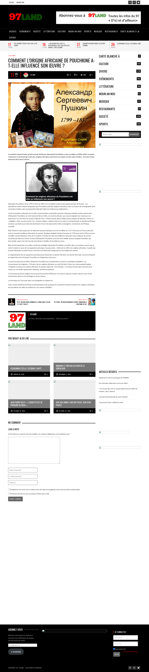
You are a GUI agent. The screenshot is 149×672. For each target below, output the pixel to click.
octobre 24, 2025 (19, 411)
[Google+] (134, 2)
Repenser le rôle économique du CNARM (114, 378)
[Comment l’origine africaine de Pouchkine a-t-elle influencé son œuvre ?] (51, 115)
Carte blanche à (119, 56)
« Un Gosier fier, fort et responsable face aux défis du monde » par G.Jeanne (58, 45)
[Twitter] (138, 2)
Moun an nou (119, 94)
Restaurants (119, 109)
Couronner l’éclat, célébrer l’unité (129, 43)
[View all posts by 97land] (26, 75)
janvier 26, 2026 (19, 374)
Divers (119, 71)
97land (32, 74)
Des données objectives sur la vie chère (25, 44)
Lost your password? (130, 652)
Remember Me (120, 649)
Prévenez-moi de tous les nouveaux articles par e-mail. (29, 494)
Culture (12, 55)
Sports (119, 124)
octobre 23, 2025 (64, 411)
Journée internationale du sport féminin (94, 44)
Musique (119, 101)
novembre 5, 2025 (65, 374)
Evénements (119, 79)
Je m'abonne (16, 651)
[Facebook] (130, 2)
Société (119, 116)
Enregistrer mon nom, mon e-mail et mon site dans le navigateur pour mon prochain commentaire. (45, 489)
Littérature (119, 86)
